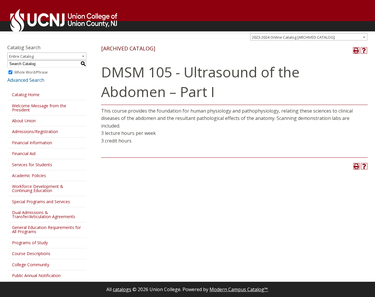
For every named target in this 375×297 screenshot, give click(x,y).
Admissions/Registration (35, 131)
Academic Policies (29, 175)
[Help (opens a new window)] (364, 50)
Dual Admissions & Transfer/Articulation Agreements (43, 214)
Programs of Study (30, 242)
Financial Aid (23, 153)
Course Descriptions (31, 253)
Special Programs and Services (41, 201)
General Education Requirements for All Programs (46, 229)
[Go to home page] (60, 20)
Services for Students (32, 164)
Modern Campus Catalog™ (238, 289)
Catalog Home (26, 94)
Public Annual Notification (36, 275)
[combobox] (308, 36)
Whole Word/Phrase (31, 72)
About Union (24, 120)
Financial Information (32, 142)
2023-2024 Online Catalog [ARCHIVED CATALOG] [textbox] (293, 37)
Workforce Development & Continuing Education (37, 188)
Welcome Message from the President (39, 108)
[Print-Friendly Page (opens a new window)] (356, 50)
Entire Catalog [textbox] (21, 56)
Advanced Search (25, 80)
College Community (30, 264)
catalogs (122, 289)
